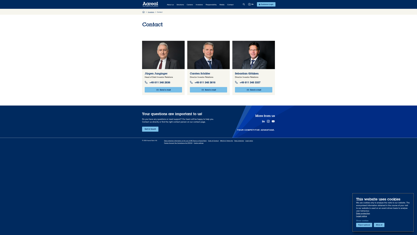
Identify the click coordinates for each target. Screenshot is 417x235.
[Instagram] (268, 121)
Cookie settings (198, 143)
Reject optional (364, 225)
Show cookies (362, 220)
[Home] (143, 12)
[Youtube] (273, 121)
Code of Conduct (213, 141)
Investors (151, 12)
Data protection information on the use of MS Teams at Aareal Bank (185, 141)
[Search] (243, 4)
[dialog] (383, 212)
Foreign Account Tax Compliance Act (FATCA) (178, 143)
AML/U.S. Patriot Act (226, 141)
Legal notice (249, 141)
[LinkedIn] (263, 121)
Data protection (239, 141)
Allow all (379, 225)
